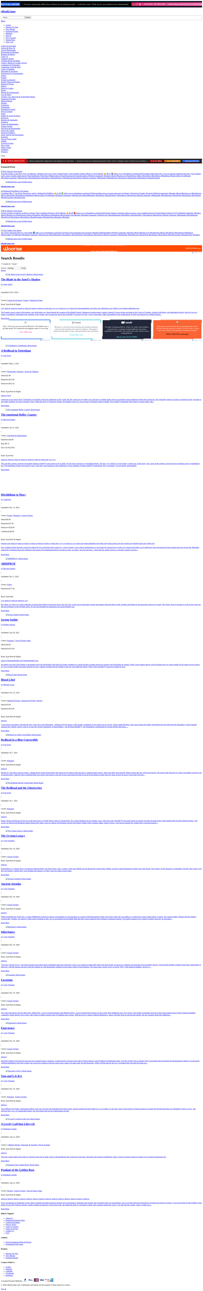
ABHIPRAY (8, 563)
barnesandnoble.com (85, 308)
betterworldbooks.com (131, 308)
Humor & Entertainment (10, 93)
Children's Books (7, 59)
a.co (2, 308)
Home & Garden (7, 88)
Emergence (8, 1027)
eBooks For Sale (12, 27)
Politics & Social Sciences (10, 116)
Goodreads (10, 1273)
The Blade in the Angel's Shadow (20, 279)
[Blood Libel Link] (16, 675)
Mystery (4, 103)
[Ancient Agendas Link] (18, 879)
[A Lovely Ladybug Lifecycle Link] (23, 1119)
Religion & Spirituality (9, 120)
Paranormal (5, 107)
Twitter (8, 1267)
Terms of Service (12, 1229)
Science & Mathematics (9, 124)
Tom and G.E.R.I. (11, 1076)
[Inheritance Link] (16, 927)
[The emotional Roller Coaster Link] (23, 410)
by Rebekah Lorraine (9, 1129)
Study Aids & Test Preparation (12, 135)
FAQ (7, 1233)
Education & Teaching (9, 71)
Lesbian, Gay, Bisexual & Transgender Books (18, 97)
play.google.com (126, 543)
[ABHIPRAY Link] (17, 559)
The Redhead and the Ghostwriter (21, 787)
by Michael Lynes (7, 685)
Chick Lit (4, 57)
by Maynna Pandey (8, 420)
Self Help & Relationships (10, 128)
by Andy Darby (7, 284)
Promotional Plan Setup (14, 1244)
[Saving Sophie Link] (17, 615)
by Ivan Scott (6, 356)
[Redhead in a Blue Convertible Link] (23, 735)
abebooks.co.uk (107, 308)
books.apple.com (113, 543)
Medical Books (6, 101)
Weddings (4, 150)
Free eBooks (10, 29)
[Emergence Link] (16, 1023)
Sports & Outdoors (8, 133)
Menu (3, 21)
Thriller (3, 141)
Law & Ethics (6, 95)
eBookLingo (8, 11)
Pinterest (9, 1269)
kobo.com (97, 308)
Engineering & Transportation (12, 73)
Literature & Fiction (8, 99)
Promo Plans (10, 40)
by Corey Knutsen (8, 841)
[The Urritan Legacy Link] (19, 831)
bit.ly (9, 396)
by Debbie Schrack (8, 625)
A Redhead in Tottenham (16, 350)
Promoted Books (12, 31)
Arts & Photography (8, 50)
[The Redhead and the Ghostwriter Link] (24, 783)
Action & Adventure (8, 46)
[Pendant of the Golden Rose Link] (22, 1165)
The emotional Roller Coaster (19, 414)
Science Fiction (6, 126)
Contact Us (10, 1231)
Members (9, 34)
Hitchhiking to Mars (13, 494)
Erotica (3, 76)
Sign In (8, 36)
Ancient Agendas (11, 883)
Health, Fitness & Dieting (10, 82)
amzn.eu (7, 308)
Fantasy (4, 78)
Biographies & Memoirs (10, 52)
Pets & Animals (6, 112)
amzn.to (4, 396)
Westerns (4, 152)
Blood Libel (8, 679)
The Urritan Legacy (13, 835)
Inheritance (8, 931)
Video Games (6, 148)
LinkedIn (9, 1271)
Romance (4, 122)
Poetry (3, 114)
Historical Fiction (7, 84)
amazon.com (5, 543)
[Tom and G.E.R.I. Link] (19, 1071)
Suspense (4, 137)
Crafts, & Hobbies (7, 69)
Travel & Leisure (7, 143)
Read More (5, 318)
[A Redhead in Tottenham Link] (21, 346)
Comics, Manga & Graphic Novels (14, 63)
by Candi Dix (6, 500)
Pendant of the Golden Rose (17, 1169)
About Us (9, 1218)
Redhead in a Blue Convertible (19, 739)
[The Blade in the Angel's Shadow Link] (24, 274)
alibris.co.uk (117, 308)
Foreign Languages (8, 80)
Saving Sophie (9, 619)
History (3, 86)
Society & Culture (7, 131)
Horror (3, 90)
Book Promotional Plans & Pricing (18, 1242)
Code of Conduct (12, 1227)
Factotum (7, 979)
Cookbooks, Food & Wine (11, 67)
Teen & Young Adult (8, 139)
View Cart (9, 42)
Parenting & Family (8, 109)
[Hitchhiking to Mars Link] (23, 490)
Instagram (9, 1275)
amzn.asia (48, 308)
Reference (4, 118)
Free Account (11, 38)
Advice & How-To (8, 48)
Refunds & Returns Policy (15, 1220)
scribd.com (150, 543)
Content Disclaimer (13, 1222)
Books (3, 270)
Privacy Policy (11, 1225)
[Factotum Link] (15, 975)
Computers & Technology (10, 65)
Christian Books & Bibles (10, 61)
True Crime (5, 145)
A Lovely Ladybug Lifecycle (18, 1123)
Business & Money (8, 54)
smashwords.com (139, 543)
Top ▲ (3, 1289)
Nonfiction (5, 105)
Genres (8, 25)
